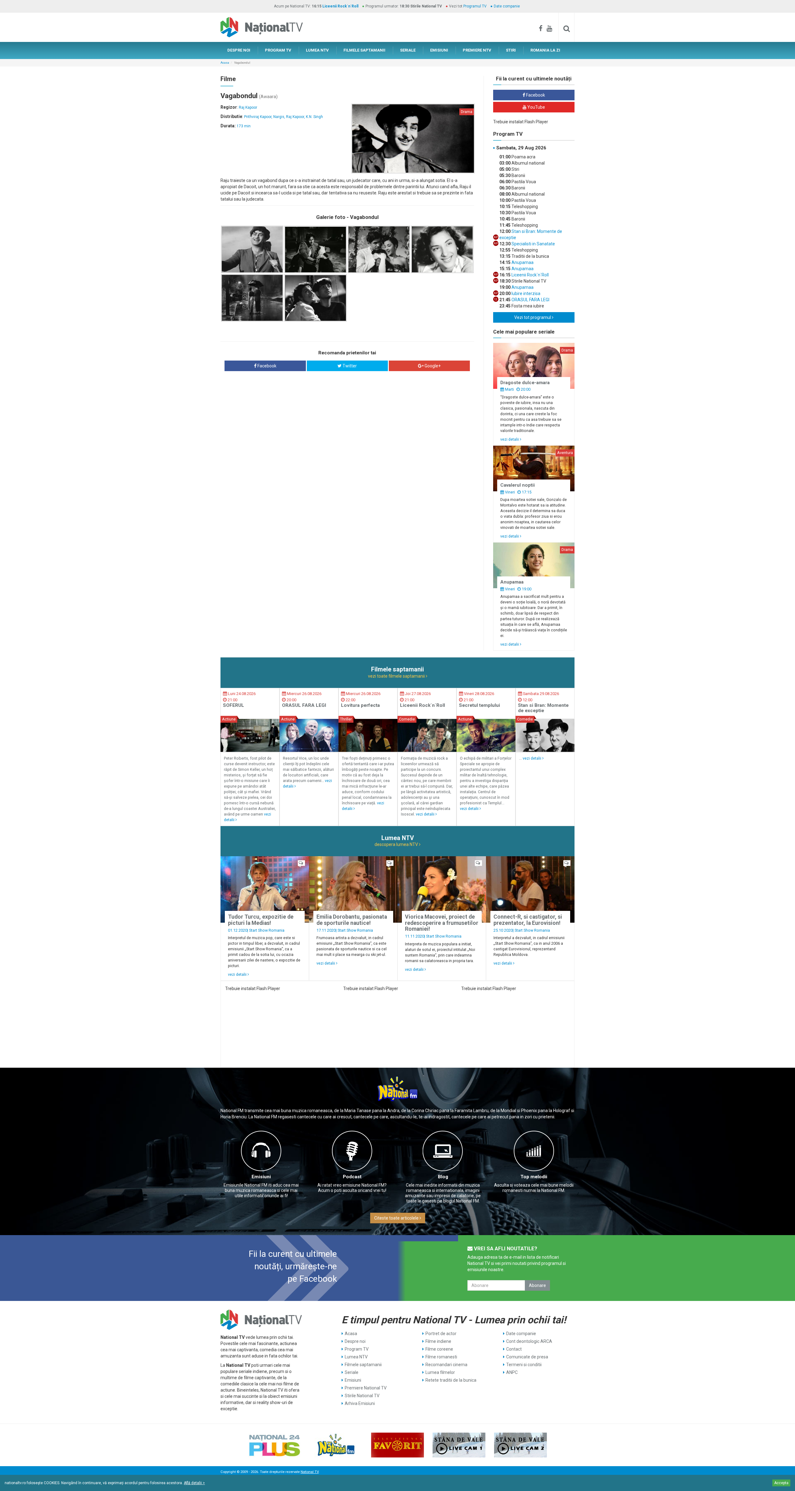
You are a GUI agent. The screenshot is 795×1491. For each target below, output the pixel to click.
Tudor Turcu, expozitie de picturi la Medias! (260, 920)
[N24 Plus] (274, 1445)
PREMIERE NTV (477, 50)
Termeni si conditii (524, 1364)
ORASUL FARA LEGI (530, 299)
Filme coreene (439, 1349)
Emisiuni (261, 1177)
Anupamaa (522, 262)
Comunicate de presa (527, 1356)
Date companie (507, 6)
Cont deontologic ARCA (529, 1341)
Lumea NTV (356, 1356)
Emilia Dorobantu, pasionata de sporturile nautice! (351, 920)
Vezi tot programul (533, 317)
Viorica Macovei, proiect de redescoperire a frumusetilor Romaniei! (441, 923)
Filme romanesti (441, 1356)
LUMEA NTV (317, 50)
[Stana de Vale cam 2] (520, 1445)
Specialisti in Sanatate (533, 243)
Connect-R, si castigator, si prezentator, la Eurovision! (527, 920)
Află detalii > (194, 1483)
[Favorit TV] (397, 1445)
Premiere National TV (366, 1387)
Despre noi (355, 1341)
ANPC (512, 1372)
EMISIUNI (439, 50)
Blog (443, 1177)
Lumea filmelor (440, 1372)
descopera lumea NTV (397, 844)
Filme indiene (438, 1341)
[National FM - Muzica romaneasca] (336, 1445)
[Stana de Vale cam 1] (459, 1445)
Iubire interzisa (525, 293)
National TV (310, 1472)
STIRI (511, 50)
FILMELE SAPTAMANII (364, 50)
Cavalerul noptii (517, 485)
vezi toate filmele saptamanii (397, 676)
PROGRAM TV (278, 50)
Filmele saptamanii (363, 1364)
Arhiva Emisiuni (360, 1403)
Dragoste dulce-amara (525, 382)
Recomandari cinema (446, 1364)
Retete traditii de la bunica (450, 1380)
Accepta (781, 1483)
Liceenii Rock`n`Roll (340, 6)
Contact (514, 1349)
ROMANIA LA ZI (545, 50)
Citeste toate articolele (397, 1218)
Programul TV (475, 6)
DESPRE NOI (238, 50)
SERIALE (408, 50)
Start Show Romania (266, 930)
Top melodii (533, 1177)
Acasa (224, 62)
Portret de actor (441, 1333)
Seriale (351, 1372)
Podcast (352, 1177)
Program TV (357, 1349)
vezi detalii (510, 439)
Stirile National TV (362, 1395)
